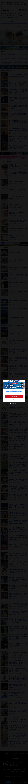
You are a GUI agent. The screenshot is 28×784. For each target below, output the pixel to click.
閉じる (14, 399)
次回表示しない (14, 403)
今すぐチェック (14, 396)
